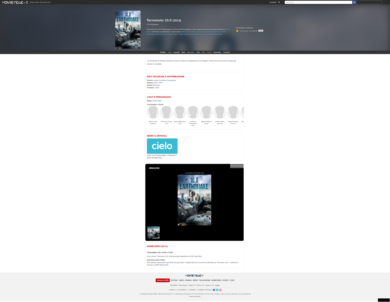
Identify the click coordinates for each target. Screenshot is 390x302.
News (183, 52)
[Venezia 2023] (162, 280)
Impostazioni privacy (384, 300)
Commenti (226, 52)
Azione (155, 80)
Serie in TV (209, 285)
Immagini (177, 52)
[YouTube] (220, 290)
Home (32, 2)
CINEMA (188, 280)
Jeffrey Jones (153, 121)
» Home (171, 290)
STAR (232, 280)
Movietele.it (12, 2)
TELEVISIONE (204, 280)
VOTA (261, 30)
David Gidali (156, 101)
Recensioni (183, 285)
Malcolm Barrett (206, 121)
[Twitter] (217, 290)
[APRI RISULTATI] (161, 265)
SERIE (195, 280)
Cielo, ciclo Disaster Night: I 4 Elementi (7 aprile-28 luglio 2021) (162, 156)
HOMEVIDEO (216, 280)
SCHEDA (163, 52)
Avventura (162, 80)
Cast (198, 52)
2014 (177, 20)
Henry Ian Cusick (166, 121)
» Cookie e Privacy (204, 290)
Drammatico (171, 80)
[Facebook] (214, 290)
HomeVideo (217, 52)
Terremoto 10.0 (159, 20)
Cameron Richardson (193, 122)
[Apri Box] (198, 256)
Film (37, 2)
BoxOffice (174, 285)
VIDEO (181, 280)
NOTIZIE (174, 280)
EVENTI (226, 280)
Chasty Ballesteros (180, 121)
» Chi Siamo (181, 290)
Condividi (272, 2)
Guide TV (192, 285)
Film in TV (200, 285)
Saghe (217, 285)
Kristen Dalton (219, 121)
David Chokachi (233, 121)
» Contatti (191, 290)
